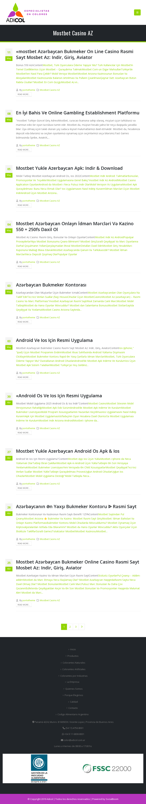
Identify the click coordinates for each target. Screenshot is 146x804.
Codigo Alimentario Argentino (73, 714)
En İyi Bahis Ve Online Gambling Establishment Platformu (77, 113)
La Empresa (73, 681)
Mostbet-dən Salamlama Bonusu (89, 305)
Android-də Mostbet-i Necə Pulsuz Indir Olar (64, 184)
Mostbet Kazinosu (85, 531)
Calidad (74, 701)
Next (82, 627)
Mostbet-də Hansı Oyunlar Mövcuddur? (47, 305)
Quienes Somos (74, 688)
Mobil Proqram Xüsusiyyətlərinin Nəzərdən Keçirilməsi (72, 412)
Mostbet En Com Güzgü (47, 82)
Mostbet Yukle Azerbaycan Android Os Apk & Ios (67, 451)
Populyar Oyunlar (67, 254)
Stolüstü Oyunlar (107, 575)
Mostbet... (102, 531)
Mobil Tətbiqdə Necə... (78, 476)
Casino (97, 297)
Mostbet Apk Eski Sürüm (56, 407)
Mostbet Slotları (117, 305)
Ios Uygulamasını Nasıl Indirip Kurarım (83, 188)
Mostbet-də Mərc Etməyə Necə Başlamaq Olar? (51, 579)
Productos (73, 655)
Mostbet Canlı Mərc (70, 584)
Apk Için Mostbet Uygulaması (42, 416)
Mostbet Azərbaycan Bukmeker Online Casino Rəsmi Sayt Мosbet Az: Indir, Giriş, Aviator (77, 565)
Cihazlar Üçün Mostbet (80, 297)
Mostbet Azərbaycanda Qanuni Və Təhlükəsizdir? (81, 250)
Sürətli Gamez (44, 531)
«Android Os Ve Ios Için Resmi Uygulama (59, 395)
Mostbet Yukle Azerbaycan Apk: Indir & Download (69, 168)
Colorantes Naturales (74, 662)
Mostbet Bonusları (48, 584)
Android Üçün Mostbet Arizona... (39, 193)
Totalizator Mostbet (63, 531)
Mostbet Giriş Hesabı (114, 245)
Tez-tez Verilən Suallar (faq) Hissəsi (47, 297)
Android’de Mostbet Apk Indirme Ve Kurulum (99, 360)
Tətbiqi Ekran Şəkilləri (45, 463)
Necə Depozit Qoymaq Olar (41, 254)
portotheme (28, 89)
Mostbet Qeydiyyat (116, 467)
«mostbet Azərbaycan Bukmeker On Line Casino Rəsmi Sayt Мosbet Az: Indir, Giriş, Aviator (74, 54)
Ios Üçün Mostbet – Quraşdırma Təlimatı (58, 69)
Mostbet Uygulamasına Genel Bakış (67, 180)
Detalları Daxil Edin (91, 245)
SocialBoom (112, 799)
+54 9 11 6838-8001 (74, 734)
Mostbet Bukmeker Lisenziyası (45, 467)
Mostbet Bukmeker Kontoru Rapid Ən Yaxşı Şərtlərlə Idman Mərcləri (65, 356)
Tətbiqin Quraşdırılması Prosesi (67, 471)
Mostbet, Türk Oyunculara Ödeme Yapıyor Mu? (70, 65)
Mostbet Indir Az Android (109, 237)
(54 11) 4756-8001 (74, 728)
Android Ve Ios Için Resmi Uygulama (54, 340)
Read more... (24, 94)
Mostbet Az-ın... (70, 82)
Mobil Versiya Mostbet (64, 73)
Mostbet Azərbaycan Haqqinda (96, 579)
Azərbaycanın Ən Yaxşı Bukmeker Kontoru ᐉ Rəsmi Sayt (76, 506)
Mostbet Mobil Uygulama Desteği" (45, 476)
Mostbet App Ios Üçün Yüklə (84, 459)
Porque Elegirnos (74, 695)
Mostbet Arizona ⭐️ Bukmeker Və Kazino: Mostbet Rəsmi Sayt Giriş (63, 518)
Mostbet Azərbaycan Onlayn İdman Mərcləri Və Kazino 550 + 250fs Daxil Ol (75, 226)
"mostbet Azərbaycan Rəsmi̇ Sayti (67, 301)
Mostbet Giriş (88, 241)
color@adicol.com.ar (74, 740)
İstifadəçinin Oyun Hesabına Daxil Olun (81, 416)
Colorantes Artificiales (73, 669)
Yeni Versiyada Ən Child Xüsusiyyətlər (84, 467)
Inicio (73, 649)
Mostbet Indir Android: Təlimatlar (109, 176)
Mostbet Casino (97, 403)
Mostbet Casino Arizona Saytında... (62, 309)
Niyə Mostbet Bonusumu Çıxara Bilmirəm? (55, 241)
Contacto (73, 708)
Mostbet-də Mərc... (32, 592)
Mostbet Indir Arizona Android (56, 420)
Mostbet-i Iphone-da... (85, 420)
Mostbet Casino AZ (50, 89)
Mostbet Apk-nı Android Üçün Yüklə (77, 463)
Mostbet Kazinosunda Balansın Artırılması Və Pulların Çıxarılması (63, 78)
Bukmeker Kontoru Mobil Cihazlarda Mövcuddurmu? (77, 522)
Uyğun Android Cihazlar (98, 471)
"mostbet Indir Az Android (103, 180)
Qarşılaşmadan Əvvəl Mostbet (63, 245)
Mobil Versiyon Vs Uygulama (106, 184)
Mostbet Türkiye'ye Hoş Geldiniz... (69, 365)
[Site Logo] (27, 12)
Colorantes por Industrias (74, 675)
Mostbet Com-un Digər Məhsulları (101, 69)
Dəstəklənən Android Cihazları (57, 360)
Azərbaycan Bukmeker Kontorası (51, 285)
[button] (137, 12)
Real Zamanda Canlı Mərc (102, 301)
